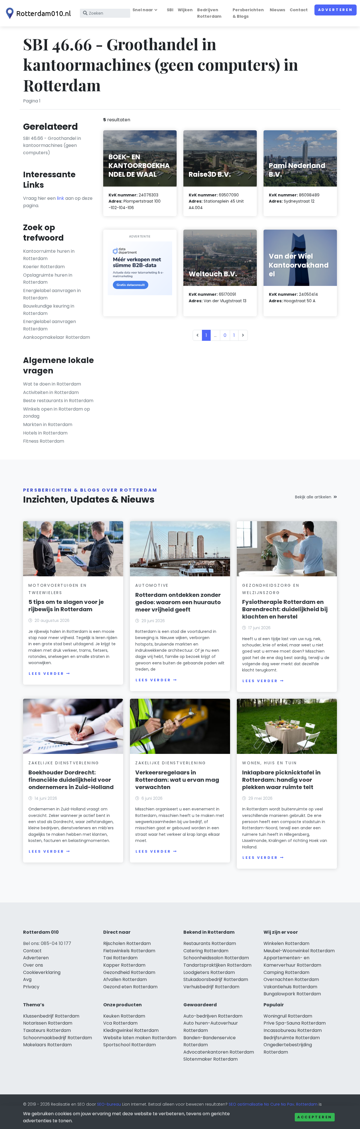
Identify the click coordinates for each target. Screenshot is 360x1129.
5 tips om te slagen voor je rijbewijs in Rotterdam (66, 605)
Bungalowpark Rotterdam (292, 994)
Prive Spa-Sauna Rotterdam (295, 1023)
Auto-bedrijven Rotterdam (212, 1016)
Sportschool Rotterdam (129, 1044)
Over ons (33, 965)
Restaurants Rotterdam (209, 943)
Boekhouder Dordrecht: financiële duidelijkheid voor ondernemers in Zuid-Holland (71, 780)
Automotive (152, 585)
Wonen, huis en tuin (269, 763)
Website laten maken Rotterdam (139, 1037)
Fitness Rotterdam (43, 441)
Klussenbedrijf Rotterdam (51, 1016)
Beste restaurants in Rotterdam (58, 400)
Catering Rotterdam (205, 950)
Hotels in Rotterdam (45, 433)
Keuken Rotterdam (124, 1016)
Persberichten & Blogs (248, 13)
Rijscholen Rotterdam (127, 943)
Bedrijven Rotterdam (209, 13)
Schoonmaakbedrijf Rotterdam (57, 1037)
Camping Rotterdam (286, 972)
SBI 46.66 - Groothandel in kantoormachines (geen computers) (52, 145)
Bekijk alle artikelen (313, 497)
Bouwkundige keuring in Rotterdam (48, 310)
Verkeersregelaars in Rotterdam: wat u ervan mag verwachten (177, 780)
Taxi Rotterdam (120, 958)
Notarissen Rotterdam (47, 1023)
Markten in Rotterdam (47, 424)
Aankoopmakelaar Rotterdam (56, 337)
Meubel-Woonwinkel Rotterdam (299, 950)
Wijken (185, 10)
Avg (27, 979)
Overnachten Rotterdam (291, 979)
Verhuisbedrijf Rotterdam (211, 987)
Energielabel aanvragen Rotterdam (49, 325)
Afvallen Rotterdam (125, 979)
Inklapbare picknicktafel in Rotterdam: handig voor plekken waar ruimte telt (281, 780)
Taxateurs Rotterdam (47, 1030)
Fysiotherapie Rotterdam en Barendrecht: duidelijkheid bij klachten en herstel (285, 609)
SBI (170, 10)
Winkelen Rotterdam (286, 943)
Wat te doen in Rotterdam (52, 384)
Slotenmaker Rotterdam (210, 1059)
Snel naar (142, 10)
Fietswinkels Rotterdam (129, 950)
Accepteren (314, 1117)
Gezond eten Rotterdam (130, 987)
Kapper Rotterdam (124, 965)
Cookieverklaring (41, 972)
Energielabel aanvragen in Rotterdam (52, 294)
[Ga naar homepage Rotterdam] (37, 13)
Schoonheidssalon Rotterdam (216, 958)
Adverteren (335, 9)
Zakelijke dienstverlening (63, 763)
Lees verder (46, 673)
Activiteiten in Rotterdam (51, 392)
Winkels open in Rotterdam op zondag (56, 413)
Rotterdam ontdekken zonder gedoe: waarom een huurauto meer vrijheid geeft (178, 602)
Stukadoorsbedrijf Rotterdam (215, 979)
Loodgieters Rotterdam (209, 972)
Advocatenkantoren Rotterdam (218, 1052)
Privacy (31, 987)
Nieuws (277, 10)
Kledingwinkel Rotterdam (131, 1030)
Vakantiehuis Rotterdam (290, 987)
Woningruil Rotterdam (288, 1016)
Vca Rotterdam (120, 1023)
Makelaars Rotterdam (47, 1044)
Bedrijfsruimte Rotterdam (292, 1037)
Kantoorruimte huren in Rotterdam (49, 255)
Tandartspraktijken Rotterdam (217, 965)
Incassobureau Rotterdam (293, 1030)
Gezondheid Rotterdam (129, 972)
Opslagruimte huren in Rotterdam (47, 279)
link (60, 198)
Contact (299, 10)
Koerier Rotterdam (44, 266)
